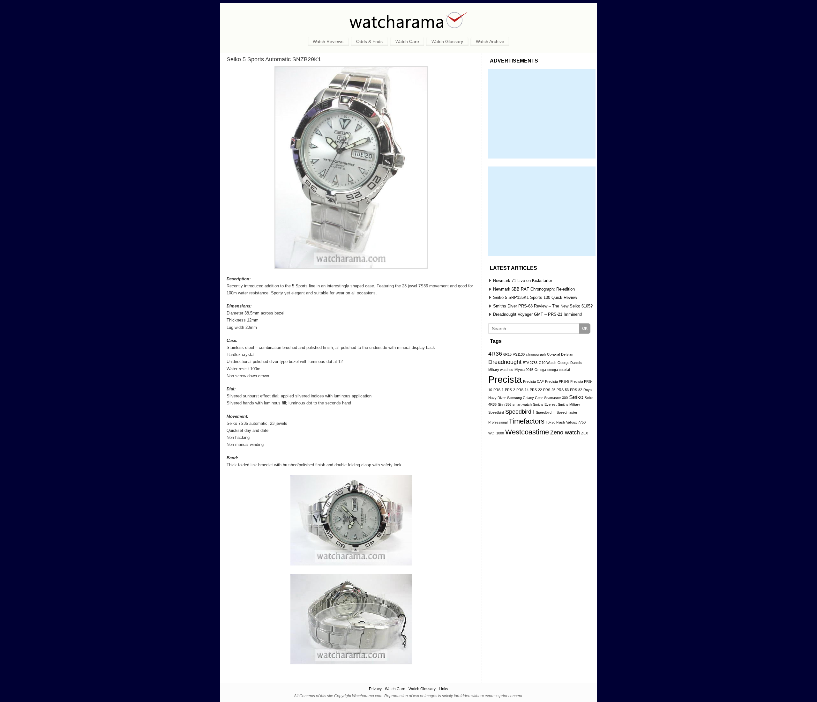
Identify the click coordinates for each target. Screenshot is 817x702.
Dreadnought (504, 362)
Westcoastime (527, 432)
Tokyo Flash (555, 422)
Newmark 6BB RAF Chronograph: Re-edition (534, 289)
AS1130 (519, 354)
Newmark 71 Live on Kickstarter (522, 280)
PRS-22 (536, 390)
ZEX (584, 433)
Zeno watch (565, 432)
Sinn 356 (504, 404)
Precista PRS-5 (557, 381)
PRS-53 (563, 390)
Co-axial (553, 354)
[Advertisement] (542, 114)
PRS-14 (522, 390)
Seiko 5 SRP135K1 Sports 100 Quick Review (535, 297)
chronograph (536, 354)
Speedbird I (520, 412)
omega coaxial (558, 370)
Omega (540, 370)
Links (443, 689)
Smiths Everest (545, 404)
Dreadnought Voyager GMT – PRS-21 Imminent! (537, 314)
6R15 (507, 354)
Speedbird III (545, 412)
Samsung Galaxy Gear (525, 398)
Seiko (576, 397)
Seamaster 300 (556, 398)
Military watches (500, 370)
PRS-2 (510, 390)
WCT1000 (496, 433)
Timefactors (526, 421)
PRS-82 (576, 390)
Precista (505, 379)
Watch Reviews (328, 41)
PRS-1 (498, 390)
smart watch (522, 404)
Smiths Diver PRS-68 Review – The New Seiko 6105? (543, 306)
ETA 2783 (530, 363)
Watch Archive (490, 41)
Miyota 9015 (523, 370)
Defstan (567, 354)
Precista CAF (533, 381)
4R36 (495, 354)
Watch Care (407, 41)
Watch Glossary (447, 41)
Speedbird (496, 412)
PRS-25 (549, 390)
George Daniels (570, 363)
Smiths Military (569, 404)
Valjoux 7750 (576, 422)
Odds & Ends (369, 41)
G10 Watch (547, 363)
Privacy (375, 689)
